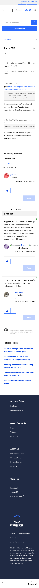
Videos (13, 432)
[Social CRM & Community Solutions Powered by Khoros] (32, 583)
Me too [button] (11, 164)
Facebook (14, 488)
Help (27, 10)
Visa (12, 533)
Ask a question (19, 28)
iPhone (11, 167)
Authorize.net (24, 533)
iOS (7, 167)
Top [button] (3, 582)
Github (13, 492)
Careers (13, 466)
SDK (15, 167)
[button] (7, 190)
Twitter (13, 484)
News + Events (16, 462)
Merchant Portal (16, 410)
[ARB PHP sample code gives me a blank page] (28, 209)
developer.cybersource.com (27, 4)
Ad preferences (16, 542)
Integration (7, 39)
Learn (12, 428)
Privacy (13, 538)
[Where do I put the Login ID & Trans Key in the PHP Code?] (24, 209)
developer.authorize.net (29, 1)
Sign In (30, 10)
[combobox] (19, 22)
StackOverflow (16, 496)
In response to (23, 297)
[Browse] (34, 10)
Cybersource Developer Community (6, 10)
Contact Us (14, 458)
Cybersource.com (17, 454)
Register (13, 406)
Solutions (14, 436)
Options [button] (36, 39)
